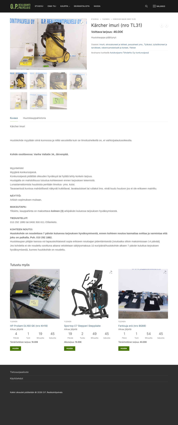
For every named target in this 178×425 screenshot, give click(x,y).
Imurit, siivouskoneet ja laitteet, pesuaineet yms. (121, 44)
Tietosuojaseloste (19, 372)
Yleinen (106, 19)
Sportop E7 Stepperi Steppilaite (82, 325)
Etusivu (95, 19)
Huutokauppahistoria (34, 118)
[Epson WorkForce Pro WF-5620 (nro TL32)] (166, 26)
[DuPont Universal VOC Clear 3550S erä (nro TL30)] (161, 26)
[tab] (14, 118)
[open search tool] (146, 6)
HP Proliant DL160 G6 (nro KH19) (29, 325)
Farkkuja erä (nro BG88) (132, 325)
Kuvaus (14, 118)
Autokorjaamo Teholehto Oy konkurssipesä (129, 52)
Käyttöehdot (16, 378)
